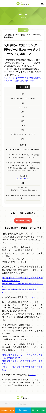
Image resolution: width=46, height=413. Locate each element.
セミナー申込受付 (23, 221)
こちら (32, 297)
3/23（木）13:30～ (23, 179)
